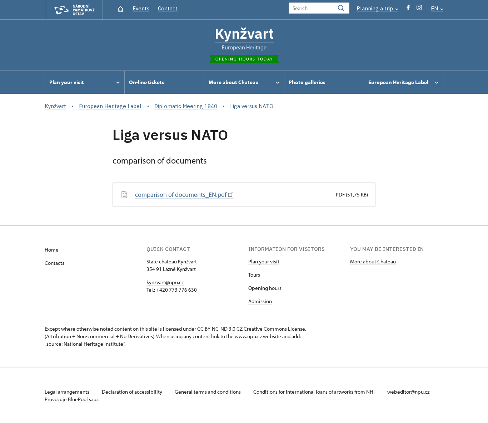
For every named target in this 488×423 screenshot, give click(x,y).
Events (141, 8)
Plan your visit (263, 261)
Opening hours (265, 288)
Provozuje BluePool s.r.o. (72, 399)
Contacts (54, 262)
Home (52, 249)
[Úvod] (120, 8)
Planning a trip (375, 8)
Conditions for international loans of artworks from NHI (314, 391)
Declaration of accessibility (132, 391)
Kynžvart (244, 33)
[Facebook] (408, 9)
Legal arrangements (67, 391)
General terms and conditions (208, 391)
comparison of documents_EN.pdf (180, 194)
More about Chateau (373, 261)
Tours (254, 274)
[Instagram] (419, 9)
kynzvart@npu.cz (165, 282)
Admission (260, 301)
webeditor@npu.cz (408, 391)
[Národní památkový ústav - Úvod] (74, 10)
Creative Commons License (274, 328)
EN (435, 8)
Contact (168, 8)
